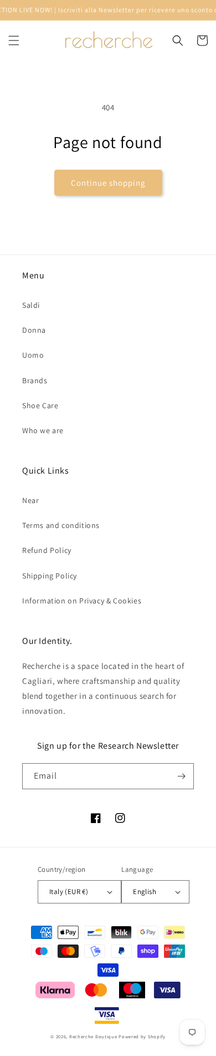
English (144, 891)
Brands (35, 380)
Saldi (31, 305)
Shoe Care (40, 405)
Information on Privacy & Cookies (81, 601)
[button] (14, 40)
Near (30, 500)
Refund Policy (46, 550)
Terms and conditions (61, 525)
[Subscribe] (181, 776)
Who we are (43, 430)
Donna (34, 330)
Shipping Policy (49, 576)
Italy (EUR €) (68, 891)
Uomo (33, 355)
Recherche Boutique (93, 1036)
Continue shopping (108, 182)
